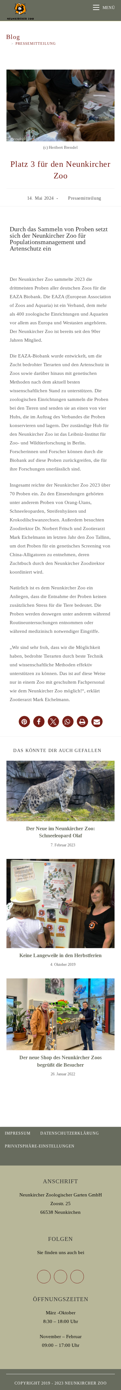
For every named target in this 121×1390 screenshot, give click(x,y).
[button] (24, 721)
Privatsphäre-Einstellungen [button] (40, 1146)
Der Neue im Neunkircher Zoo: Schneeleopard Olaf (60, 832)
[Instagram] (77, 1276)
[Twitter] (44, 1276)
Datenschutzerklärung (69, 1133)
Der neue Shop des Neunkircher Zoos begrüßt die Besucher (60, 1061)
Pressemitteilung (35, 43)
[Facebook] (60, 1276)
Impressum (18, 1133)
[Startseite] (7, 43)
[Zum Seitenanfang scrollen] (113, 1159)
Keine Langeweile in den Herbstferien (60, 955)
